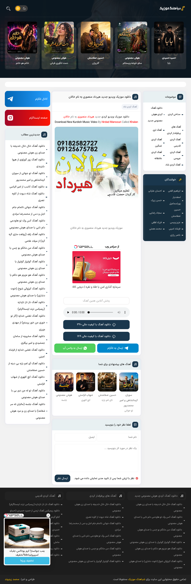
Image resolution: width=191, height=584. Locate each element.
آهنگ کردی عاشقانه (156, 155)
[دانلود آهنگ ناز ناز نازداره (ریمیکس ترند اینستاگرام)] (22, 37)
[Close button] (48, 515)
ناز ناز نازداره (22, 60)
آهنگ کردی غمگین (156, 143)
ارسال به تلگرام (115, 348)
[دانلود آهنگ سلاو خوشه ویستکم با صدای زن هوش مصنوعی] (169, 37)
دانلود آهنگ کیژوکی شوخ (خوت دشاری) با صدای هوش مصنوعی (27, 292)
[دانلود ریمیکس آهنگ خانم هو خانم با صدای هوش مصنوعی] (59, 37)
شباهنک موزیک (136, 579)
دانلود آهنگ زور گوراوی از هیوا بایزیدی (28, 163)
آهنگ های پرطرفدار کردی (174, 130)
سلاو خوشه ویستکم (169, 60)
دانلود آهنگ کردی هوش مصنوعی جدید (155, 114)
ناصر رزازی (175, 235)
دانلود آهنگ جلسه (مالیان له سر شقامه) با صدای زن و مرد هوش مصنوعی (27, 411)
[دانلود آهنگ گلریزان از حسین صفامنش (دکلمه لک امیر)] (132, 37)
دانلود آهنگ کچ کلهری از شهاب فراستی (28, 380)
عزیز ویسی (175, 222)
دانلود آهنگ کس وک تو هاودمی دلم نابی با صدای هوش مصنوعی (27, 224)
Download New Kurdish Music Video (76, 122)
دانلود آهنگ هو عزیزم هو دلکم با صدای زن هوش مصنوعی (27, 278)
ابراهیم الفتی (174, 191)
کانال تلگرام (41, 99)
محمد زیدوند (12, 579)
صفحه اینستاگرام (38, 118)
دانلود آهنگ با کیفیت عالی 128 (94, 336)
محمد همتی (155, 229)
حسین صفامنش (176, 213)
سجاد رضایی (155, 213)
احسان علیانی (155, 191)
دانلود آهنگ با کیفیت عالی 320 (94, 325)
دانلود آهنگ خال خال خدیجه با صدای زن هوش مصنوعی (28, 149)
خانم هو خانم (59, 60)
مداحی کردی (174, 114)
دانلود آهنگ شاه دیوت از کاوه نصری (28, 197)
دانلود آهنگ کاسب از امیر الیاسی (27, 187)
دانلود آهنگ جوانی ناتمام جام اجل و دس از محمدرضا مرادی (28, 210)
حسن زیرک (156, 200)
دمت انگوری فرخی (96, 60)
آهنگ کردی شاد (172, 165)
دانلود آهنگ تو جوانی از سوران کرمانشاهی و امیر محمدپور (28, 176)
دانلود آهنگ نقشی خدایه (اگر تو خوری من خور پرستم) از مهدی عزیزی (28, 323)
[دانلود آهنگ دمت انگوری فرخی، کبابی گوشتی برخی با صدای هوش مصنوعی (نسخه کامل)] (96, 37)
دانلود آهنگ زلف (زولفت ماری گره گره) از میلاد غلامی (27, 237)
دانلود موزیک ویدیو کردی (115, 117)
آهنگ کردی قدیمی (175, 143)
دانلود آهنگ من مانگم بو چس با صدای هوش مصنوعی (27, 251)
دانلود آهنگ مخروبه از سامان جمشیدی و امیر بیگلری (29, 339)
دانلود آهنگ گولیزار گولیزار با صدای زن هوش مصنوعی (30, 265)
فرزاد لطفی (156, 222)
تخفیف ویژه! (27, 561)
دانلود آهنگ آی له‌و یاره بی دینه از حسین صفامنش (26, 367)
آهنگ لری (157, 130)
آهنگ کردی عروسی (175, 155)
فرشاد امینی (174, 229)
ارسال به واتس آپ (72, 348)
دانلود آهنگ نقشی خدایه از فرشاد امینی (27, 353)
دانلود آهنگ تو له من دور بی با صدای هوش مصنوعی (28, 394)
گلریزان (132, 60)
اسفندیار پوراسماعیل (175, 200)
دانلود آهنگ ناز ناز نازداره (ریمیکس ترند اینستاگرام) (31, 305)
